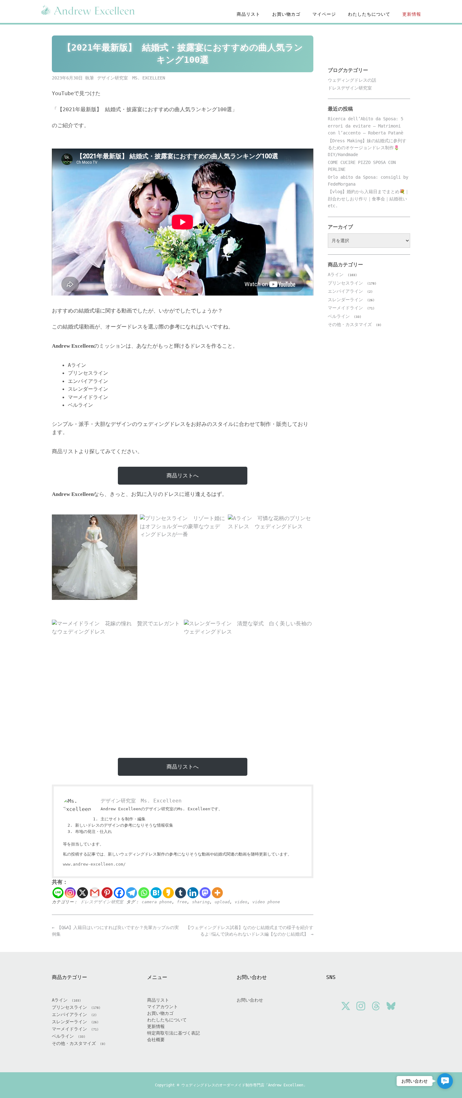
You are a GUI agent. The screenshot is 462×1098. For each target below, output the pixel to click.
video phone (266, 902)
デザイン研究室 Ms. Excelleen (131, 77)
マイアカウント (162, 1006)
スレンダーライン (345, 299)
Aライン (336, 274)
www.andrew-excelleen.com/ (94, 864)
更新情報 (411, 14)
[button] (445, 1081)
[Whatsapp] (143, 892)
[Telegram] (131, 892)
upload (222, 902)
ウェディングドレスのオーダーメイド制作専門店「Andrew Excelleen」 (244, 1085)
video (241, 902)
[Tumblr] (180, 892)
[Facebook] (119, 892)
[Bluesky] (391, 1007)
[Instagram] (70, 892)
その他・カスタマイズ (350, 324)
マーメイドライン (345, 307)
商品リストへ (183, 475)
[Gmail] (94, 892)
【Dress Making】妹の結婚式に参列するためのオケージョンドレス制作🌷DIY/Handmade (367, 147)
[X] (82, 892)
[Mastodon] (205, 892)
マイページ (324, 14)
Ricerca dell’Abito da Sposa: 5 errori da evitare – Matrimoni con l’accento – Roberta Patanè (365, 125)
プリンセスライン (345, 282)
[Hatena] (156, 892)
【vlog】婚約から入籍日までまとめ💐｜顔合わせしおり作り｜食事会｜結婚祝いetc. (368, 198)
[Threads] (375, 1007)
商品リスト (248, 14)
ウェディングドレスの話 (352, 80)
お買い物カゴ (286, 14)
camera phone (157, 902)
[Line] (57, 892)
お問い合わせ (250, 1000)
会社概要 (156, 1039)
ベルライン (339, 316)
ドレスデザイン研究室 (101, 902)
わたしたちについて (369, 14)
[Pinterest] (107, 892)
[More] (217, 892)
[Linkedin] (192, 892)
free (182, 902)
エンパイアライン (345, 291)
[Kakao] (168, 892)
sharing (201, 902)
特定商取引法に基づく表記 (173, 1032)
